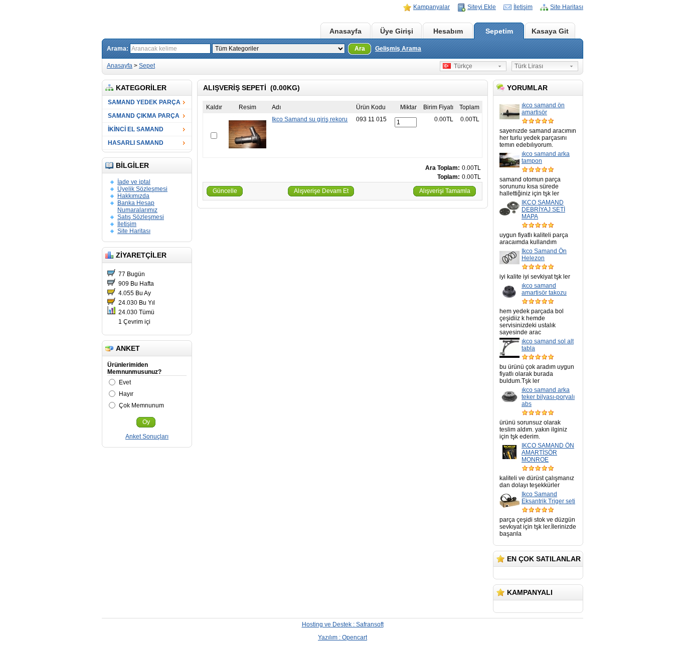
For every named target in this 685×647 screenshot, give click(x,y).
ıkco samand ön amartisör (543, 109)
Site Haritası (566, 7)
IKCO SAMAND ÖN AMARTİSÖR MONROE (548, 452)
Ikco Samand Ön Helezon (544, 255)
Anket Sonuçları (146, 436)
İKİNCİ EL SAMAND (135, 129)
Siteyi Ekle (481, 7)
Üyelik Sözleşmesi (142, 188)
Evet (125, 382)
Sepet (147, 65)
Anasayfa (345, 31)
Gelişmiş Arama (398, 48)
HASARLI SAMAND (135, 142)
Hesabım (448, 31)
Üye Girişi (396, 31)
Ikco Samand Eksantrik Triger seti (548, 498)
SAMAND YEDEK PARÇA (144, 102)
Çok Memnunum (141, 405)
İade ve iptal (133, 181)
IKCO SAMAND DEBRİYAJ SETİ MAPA (543, 209)
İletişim (523, 7)
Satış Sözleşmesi (140, 217)
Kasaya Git (550, 31)
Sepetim (499, 31)
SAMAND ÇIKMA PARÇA (144, 115)
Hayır (126, 393)
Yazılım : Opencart (342, 637)
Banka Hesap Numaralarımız (137, 206)
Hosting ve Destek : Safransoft (343, 624)
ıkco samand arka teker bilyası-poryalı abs (548, 396)
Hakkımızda (133, 195)
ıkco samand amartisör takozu (544, 289)
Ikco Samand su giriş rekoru (310, 119)
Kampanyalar (431, 7)
